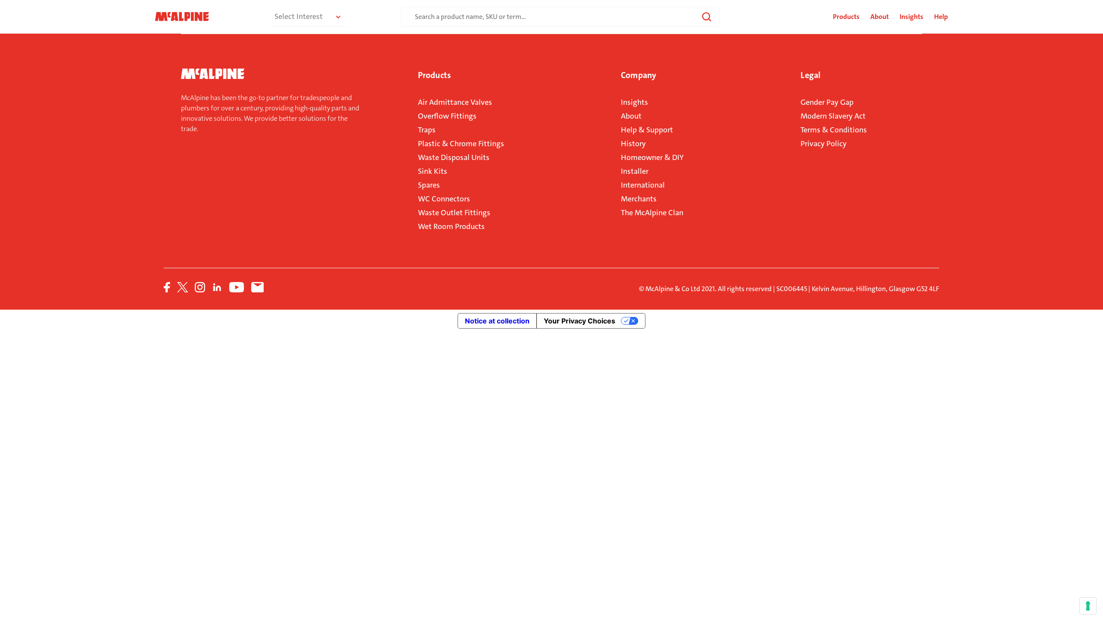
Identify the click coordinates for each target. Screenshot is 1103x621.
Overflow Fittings (447, 116)
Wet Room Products (451, 226)
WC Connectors (444, 199)
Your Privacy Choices (579, 321)
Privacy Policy (824, 143)
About (879, 16)
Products (434, 75)
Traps (427, 130)
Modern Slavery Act (833, 116)
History (633, 143)
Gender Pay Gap (827, 102)
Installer (634, 171)
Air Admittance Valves (455, 102)
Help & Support (647, 130)
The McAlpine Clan (652, 212)
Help (941, 16)
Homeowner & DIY (652, 157)
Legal (810, 75)
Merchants (639, 199)
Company (638, 75)
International (643, 185)
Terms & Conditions (834, 130)
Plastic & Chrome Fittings (461, 143)
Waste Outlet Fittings (454, 212)
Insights (911, 16)
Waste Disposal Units (453, 157)
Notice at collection (497, 321)
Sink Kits (432, 171)
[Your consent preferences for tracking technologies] (1088, 606)
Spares (429, 185)
